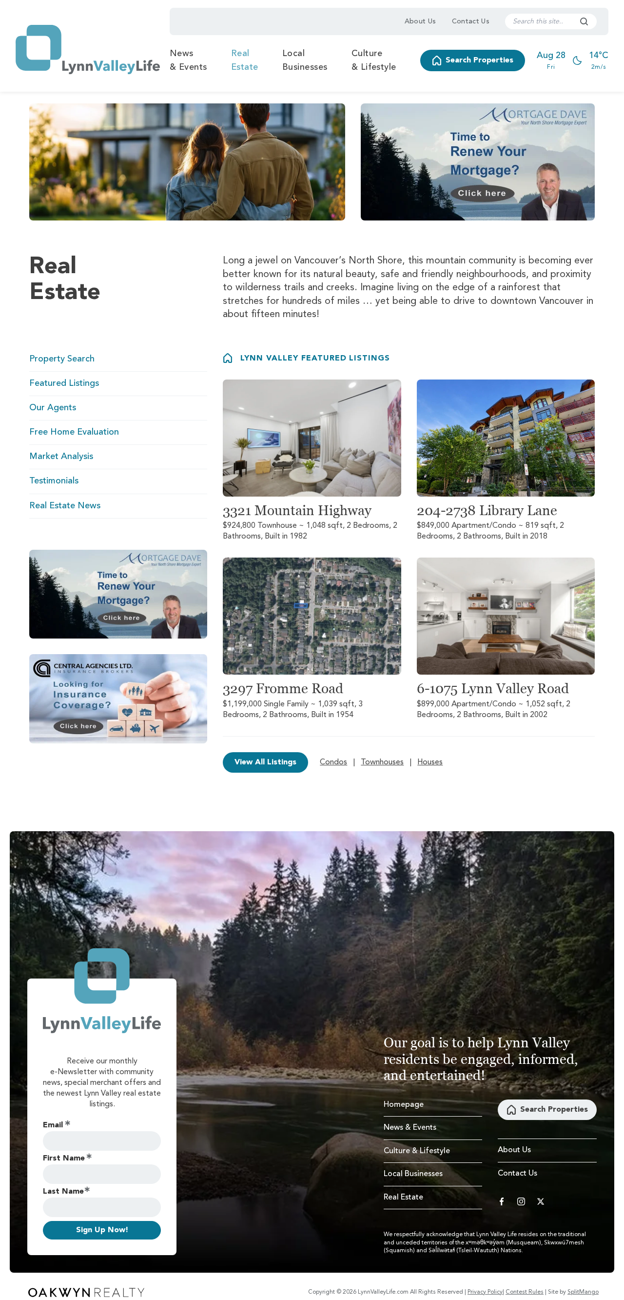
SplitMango (583, 1292)
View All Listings (265, 762)
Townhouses (382, 762)
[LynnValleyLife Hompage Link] (88, 49)
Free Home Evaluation (74, 432)
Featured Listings (64, 383)
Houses (430, 762)
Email (53, 1125)
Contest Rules (525, 1292)
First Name (64, 1158)
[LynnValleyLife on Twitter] (541, 1201)
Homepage (404, 1105)
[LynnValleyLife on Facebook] (502, 1201)
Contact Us (471, 21)
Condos (333, 762)
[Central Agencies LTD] (118, 698)
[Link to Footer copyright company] (86, 1292)
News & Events (188, 60)
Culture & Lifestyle (373, 60)
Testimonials (53, 481)
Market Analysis (61, 456)
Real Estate (244, 60)
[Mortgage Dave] (478, 161)
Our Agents (52, 407)
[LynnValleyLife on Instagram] (521, 1201)
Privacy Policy (485, 1292)
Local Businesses (305, 60)
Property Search (62, 359)
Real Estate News (64, 505)
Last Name (63, 1192)
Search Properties (479, 60)
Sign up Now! (102, 1230)
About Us (420, 21)
